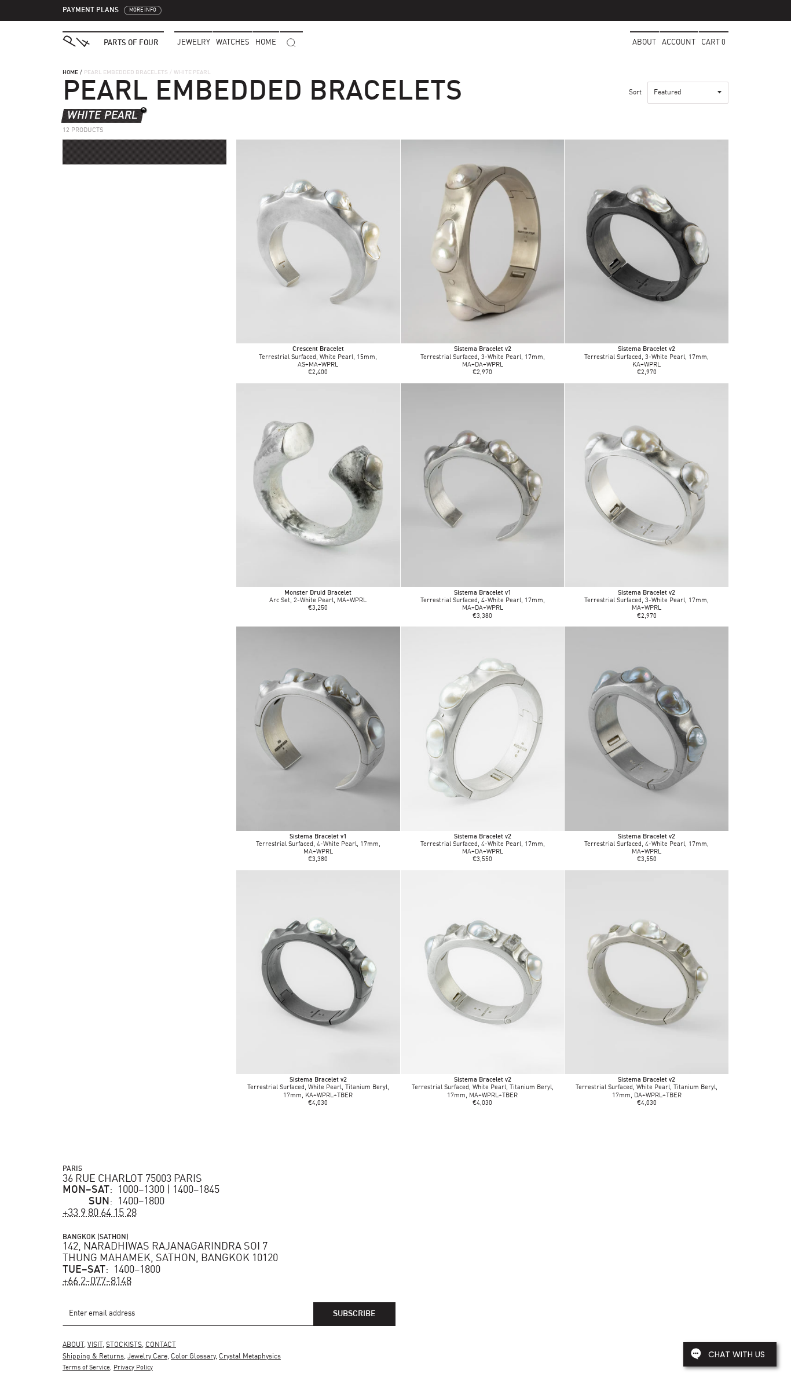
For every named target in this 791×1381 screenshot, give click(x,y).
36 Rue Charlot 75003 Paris (132, 1179)
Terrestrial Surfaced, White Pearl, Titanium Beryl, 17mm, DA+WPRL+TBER (646, 1087)
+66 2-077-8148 (97, 1281)
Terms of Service (86, 1368)
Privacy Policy (133, 1368)
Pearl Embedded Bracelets (126, 72)
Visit (94, 1345)
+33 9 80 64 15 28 (100, 1213)
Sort (635, 92)
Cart (713, 42)
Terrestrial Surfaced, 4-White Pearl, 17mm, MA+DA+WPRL (482, 600)
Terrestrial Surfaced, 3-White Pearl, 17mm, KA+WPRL (646, 357)
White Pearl (102, 115)
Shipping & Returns (93, 1356)
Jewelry (193, 42)
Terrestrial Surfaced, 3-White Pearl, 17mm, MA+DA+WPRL (482, 357)
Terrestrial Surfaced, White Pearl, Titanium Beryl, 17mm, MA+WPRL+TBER (483, 1087)
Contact (160, 1345)
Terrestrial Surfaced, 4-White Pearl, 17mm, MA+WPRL (318, 844)
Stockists (124, 1345)
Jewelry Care (147, 1356)
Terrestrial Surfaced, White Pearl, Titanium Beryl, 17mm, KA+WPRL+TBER (318, 1087)
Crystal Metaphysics (250, 1356)
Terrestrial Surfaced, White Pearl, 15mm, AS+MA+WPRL (318, 357)
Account (678, 42)
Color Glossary (193, 1356)
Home (70, 72)
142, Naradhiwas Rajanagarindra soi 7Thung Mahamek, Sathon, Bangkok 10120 (170, 1252)
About (644, 42)
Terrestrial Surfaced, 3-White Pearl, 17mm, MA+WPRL (646, 600)
